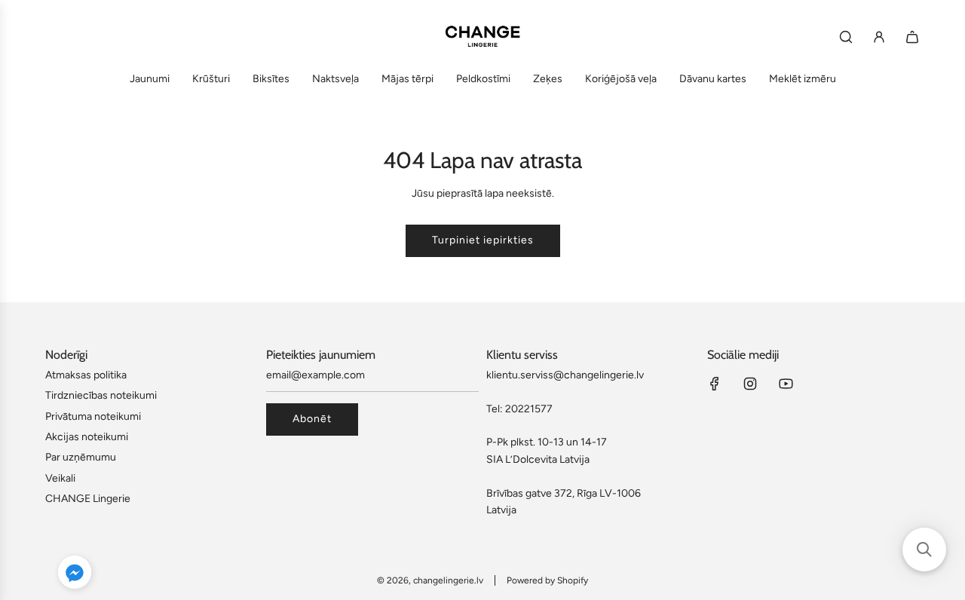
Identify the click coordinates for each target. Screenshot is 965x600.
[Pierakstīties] (879, 37)
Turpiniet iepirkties (483, 240)
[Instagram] (750, 383)
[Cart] (912, 37)
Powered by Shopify (547, 580)
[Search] (845, 37)
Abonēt (312, 418)
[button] (74, 575)
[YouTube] (785, 383)
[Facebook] (714, 383)
